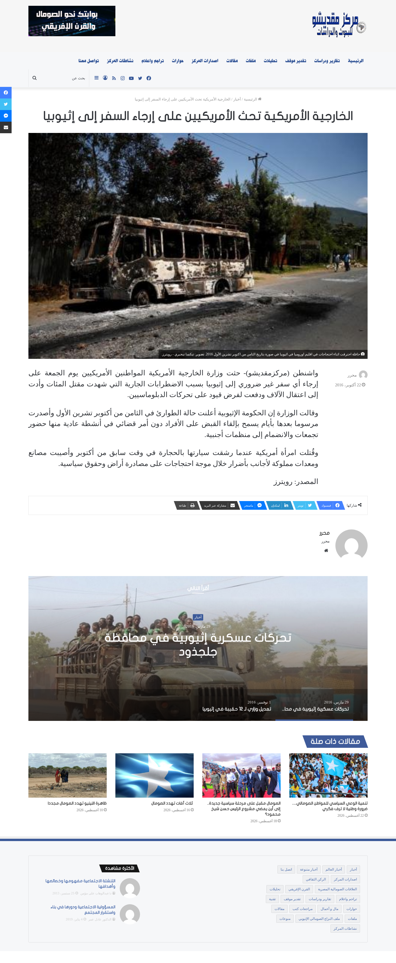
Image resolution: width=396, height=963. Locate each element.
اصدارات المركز (205, 61)
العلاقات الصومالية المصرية (337, 889)
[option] (198, 648)
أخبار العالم (334, 869)
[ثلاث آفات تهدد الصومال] (154, 775)
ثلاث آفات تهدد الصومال (172, 803)
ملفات (251, 61)
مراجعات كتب (303, 909)
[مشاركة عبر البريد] (6, 127)
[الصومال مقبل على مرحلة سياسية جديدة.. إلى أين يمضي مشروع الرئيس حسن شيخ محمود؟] (241, 775)
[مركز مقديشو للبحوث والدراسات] (339, 26)
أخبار (237, 99)
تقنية (272, 899)
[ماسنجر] (6, 116)
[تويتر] (6, 104)
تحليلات (270, 61)
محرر (352, 375)
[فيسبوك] (6, 92)
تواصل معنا (89, 61)
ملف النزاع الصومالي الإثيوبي (319, 919)
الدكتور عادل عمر (99, 919)
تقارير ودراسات (327, 61)
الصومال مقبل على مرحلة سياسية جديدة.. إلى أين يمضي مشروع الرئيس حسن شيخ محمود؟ (244, 808)
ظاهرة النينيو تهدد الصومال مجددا (77, 803)
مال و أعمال (329, 909)
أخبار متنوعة (308, 869)
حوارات (178, 61)
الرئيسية (356, 61)
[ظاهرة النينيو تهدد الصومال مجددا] (67, 775)
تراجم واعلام (152, 61)
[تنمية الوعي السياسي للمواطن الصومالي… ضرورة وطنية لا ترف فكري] (328, 775)
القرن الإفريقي (299, 889)
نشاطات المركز (120, 61)
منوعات (284, 919)
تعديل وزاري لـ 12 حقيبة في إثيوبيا (198, 645)
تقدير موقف (295, 61)
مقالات (232, 61)
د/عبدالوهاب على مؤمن (95, 893)
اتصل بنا (286, 869)
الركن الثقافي (316, 879)
